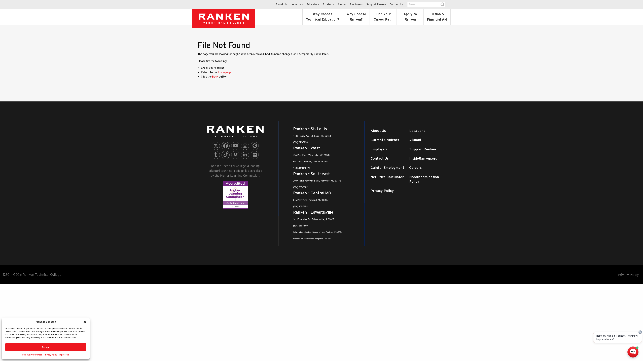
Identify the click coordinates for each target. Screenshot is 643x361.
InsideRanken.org (423, 158)
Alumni (342, 4)
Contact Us (397, 4)
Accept (46, 347)
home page (224, 72)
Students (328, 4)
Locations (297, 4)
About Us (281, 4)
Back (215, 76)
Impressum (64, 355)
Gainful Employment (387, 167)
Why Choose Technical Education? (322, 16)
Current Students (385, 140)
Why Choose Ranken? (356, 16)
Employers (356, 4)
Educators (313, 4)
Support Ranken (376, 4)
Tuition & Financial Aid (437, 16)
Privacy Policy (50, 355)
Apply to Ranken (410, 16)
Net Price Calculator (387, 177)
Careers (415, 167)
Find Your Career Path (383, 16)
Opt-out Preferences (32, 355)
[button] (84, 322)
